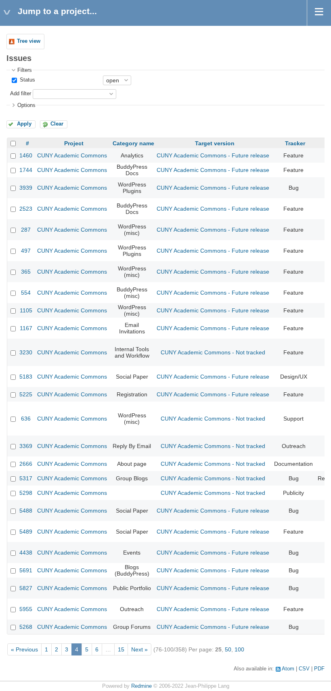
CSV (304, 669)
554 (26, 292)
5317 (25, 478)
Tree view (28, 41)
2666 (25, 464)
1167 (26, 328)
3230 (25, 352)
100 (239, 649)
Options (26, 105)
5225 (25, 394)
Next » (139, 649)
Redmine (141, 686)
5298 (25, 493)
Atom (288, 669)
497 (26, 250)
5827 (25, 588)
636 (26, 418)
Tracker (295, 143)
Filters (24, 70)
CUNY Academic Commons (72, 155)
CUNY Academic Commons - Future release (213, 155)
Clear (56, 124)
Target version (215, 143)
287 (26, 229)
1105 (26, 310)
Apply (24, 124)
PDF (319, 669)
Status (26, 80)
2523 (25, 208)
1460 (25, 155)
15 (121, 649)
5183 (25, 376)
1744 (25, 170)
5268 (25, 627)
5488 (25, 510)
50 (228, 649)
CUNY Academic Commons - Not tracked (213, 352)
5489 (25, 531)
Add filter (20, 93)
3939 (25, 187)
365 (26, 271)
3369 (25, 446)
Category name (133, 143)
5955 (25, 609)
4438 (25, 552)
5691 (25, 570)
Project (74, 143)
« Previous (24, 649)
